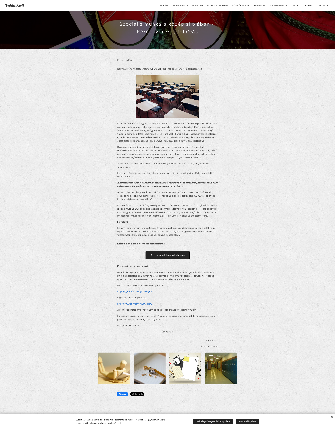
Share (123, 394)
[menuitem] (165, 5)
